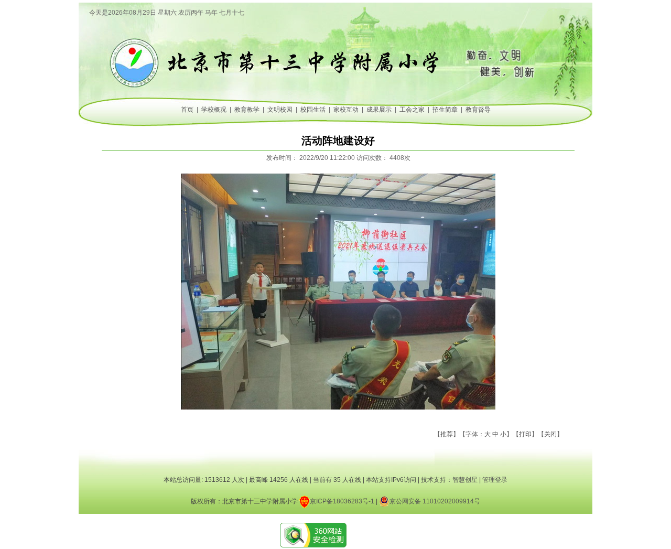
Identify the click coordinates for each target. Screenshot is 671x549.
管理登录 (494, 479)
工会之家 (412, 109)
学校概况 (213, 109)
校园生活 (313, 109)
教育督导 (478, 109)
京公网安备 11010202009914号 (434, 501)
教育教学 (246, 109)
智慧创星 (465, 479)
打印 (525, 434)
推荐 (446, 434)
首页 (187, 109)
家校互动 (346, 109)
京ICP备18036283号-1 (342, 501)
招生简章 (445, 109)
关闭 (550, 434)
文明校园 (280, 109)
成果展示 (379, 109)
